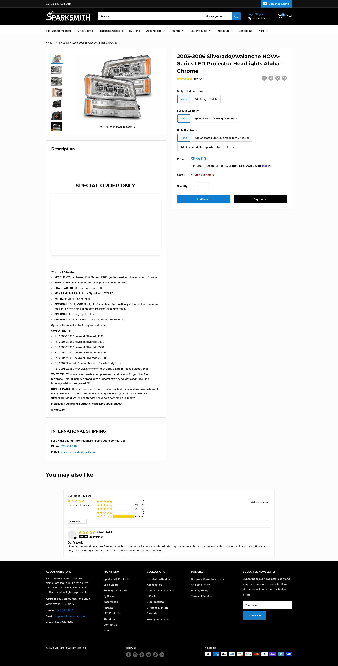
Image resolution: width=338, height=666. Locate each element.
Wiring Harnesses (158, 619)
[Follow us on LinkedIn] (161, 654)
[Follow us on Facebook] (128, 654)
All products (62, 42)
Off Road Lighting (157, 607)
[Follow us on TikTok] (155, 654)
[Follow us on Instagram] (135, 654)
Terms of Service (201, 596)
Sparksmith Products (59, 30)
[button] (185, 78)
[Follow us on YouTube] (148, 654)
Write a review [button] (259, 502)
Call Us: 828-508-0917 (58, 3)
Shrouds (152, 613)
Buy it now (260, 199)
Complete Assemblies (160, 590)
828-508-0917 (69, 446)
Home (49, 42)
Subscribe (254, 615)
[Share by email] (284, 78)
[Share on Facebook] (264, 78)
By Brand (134, 30)
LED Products (198, 30)
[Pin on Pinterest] (270, 78)
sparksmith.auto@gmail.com (78, 452)
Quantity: (183, 186)
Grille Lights (85, 30)
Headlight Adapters (111, 30)
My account (255, 18)
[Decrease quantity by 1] (194, 186)
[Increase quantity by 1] (213, 186)
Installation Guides (158, 579)
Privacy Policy (199, 590)
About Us (223, 30)
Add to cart (204, 199)
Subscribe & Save (279, 3)
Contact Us (245, 30)
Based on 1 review (79, 505)
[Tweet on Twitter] (277, 78)
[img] (87, 532)
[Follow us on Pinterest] (141, 654)
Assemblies (153, 30)
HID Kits (175, 30)
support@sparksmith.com (71, 616)
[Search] (236, 16)
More (261, 30)
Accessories (154, 584)
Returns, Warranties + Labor (208, 579)
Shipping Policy (200, 584)
